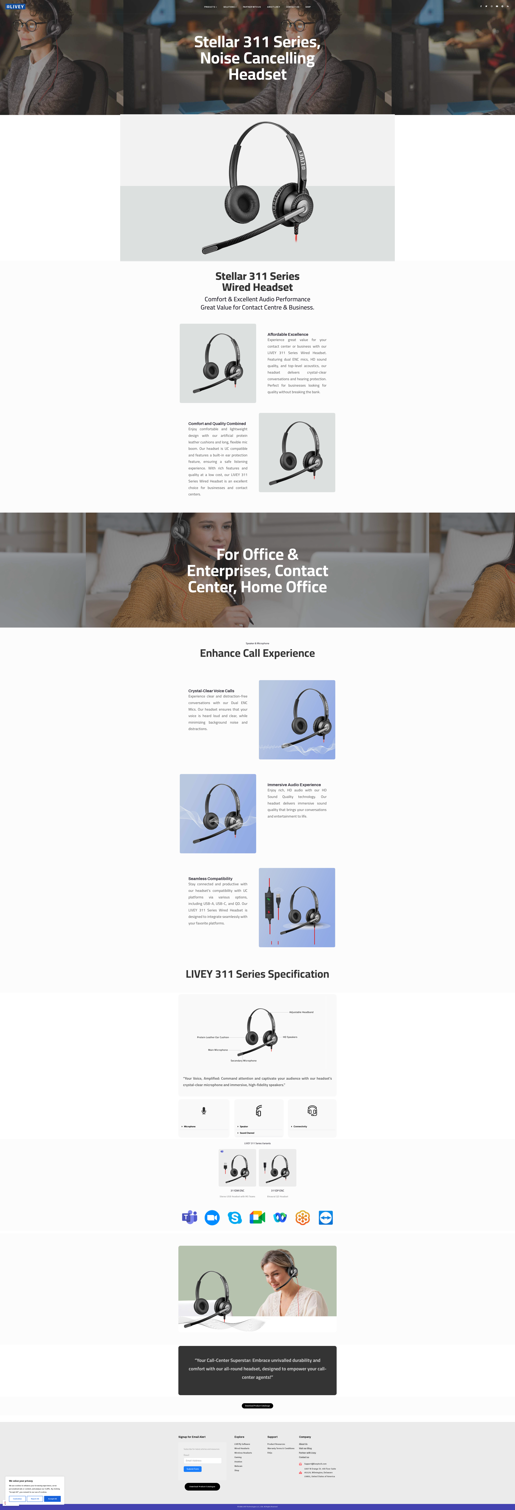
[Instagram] (492, 6)
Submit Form (193, 1469)
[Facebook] (481, 6)
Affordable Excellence (288, 334)
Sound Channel (247, 1133)
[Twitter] (486, 6)
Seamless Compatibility (210, 879)
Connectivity (300, 1127)
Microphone (190, 1126)
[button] (204, 1126)
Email (186, 1454)
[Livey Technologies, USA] (15, 7)
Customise (17, 1499)
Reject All (35, 1499)
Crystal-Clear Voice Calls (211, 691)
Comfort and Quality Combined (217, 424)
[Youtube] (497, 6)
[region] (34, 1490)
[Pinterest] (502, 6)
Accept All (52, 1499)
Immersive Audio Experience (294, 785)
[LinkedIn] (508, 6)
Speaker (244, 1126)
